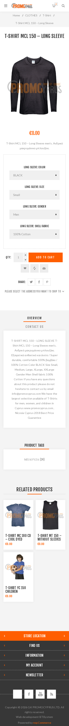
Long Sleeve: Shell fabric (34, 226)
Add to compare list (34, 268)
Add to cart (45, 257)
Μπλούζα (31, 459)
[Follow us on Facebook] (28, 694)
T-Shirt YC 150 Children (15, 590)
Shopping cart (56, 4)
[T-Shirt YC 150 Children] (18, 567)
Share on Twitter (31, 282)
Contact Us (34, 327)
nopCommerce (42, 722)
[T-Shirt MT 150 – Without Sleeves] (51, 515)
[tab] (34, 318)
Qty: (8, 257)
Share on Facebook (39, 282)
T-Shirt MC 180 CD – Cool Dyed (18, 537)
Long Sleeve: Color (34, 167)
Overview (34, 318)
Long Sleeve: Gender (34, 206)
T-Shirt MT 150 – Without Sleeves (50, 537)
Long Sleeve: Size (34, 186)
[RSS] (51, 694)
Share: (21, 282)
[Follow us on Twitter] (17, 694)
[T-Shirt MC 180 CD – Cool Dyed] (18, 515)
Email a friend (44, 268)
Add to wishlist (25, 268)
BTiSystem (46, 716)
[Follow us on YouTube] (40, 694)
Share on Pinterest (47, 282)
